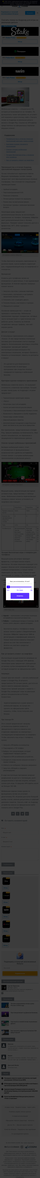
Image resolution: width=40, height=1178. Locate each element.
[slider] (8, 587)
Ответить (20, 596)
